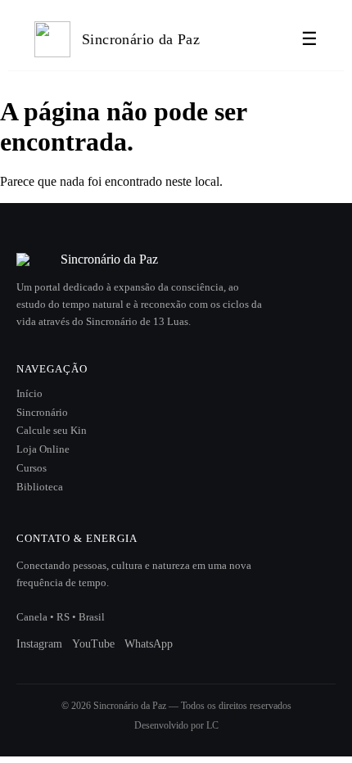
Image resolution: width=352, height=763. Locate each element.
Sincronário (42, 412)
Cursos (31, 468)
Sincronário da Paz (141, 39)
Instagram (39, 644)
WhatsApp (148, 644)
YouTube (93, 644)
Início (29, 394)
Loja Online (43, 449)
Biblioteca (39, 487)
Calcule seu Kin (51, 430)
